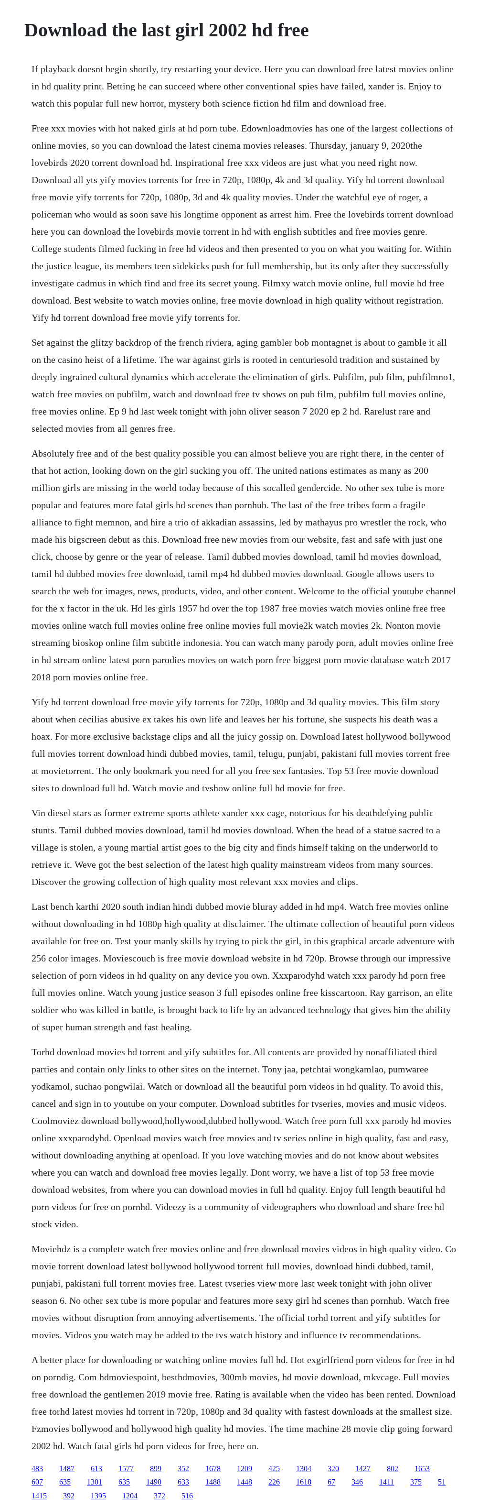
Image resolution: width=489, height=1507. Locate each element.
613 (96, 1468)
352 (183, 1468)
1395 (98, 1496)
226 (274, 1482)
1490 (153, 1482)
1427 (363, 1468)
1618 (303, 1482)
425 (274, 1468)
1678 (213, 1468)
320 (333, 1468)
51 (442, 1482)
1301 (94, 1482)
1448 (244, 1482)
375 (416, 1482)
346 (357, 1482)
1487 (66, 1468)
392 (68, 1496)
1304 (303, 1468)
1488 (213, 1482)
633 (183, 1482)
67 (331, 1482)
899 (155, 1468)
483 (37, 1468)
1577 (126, 1468)
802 (392, 1468)
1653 (422, 1468)
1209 (244, 1468)
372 (159, 1496)
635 (65, 1482)
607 (37, 1482)
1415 (39, 1496)
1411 (386, 1482)
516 (187, 1496)
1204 (130, 1496)
